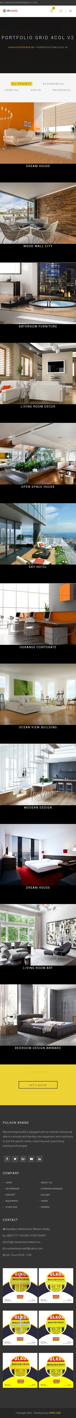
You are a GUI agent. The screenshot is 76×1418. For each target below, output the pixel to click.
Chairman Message (52, 1188)
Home (9, 1182)
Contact (10, 1194)
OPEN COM (55, 1413)
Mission (45, 1207)
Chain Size (11, 1207)
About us (46, 1182)
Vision (44, 1201)
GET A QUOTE (38, 1085)
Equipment (12, 1201)
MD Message (12, 1188)
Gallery (45, 1194)
